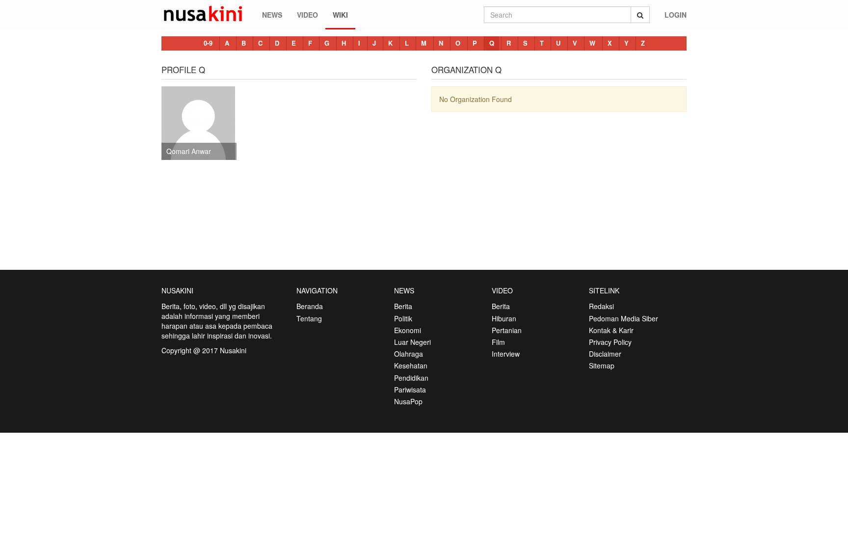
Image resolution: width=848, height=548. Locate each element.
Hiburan (504, 318)
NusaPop (408, 401)
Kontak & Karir (611, 330)
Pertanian (507, 330)
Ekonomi (407, 330)
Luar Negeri (412, 342)
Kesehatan (410, 365)
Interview (506, 354)
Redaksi (601, 306)
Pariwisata (410, 389)
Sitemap (601, 365)
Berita (403, 306)
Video (307, 15)
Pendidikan (411, 378)
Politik (403, 318)
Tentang (309, 318)
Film (498, 342)
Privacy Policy (610, 342)
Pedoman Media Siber (623, 318)
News (272, 15)
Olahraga (408, 354)
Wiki (340, 15)
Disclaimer (605, 354)
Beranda (309, 306)
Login (675, 15)
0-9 (208, 43)
